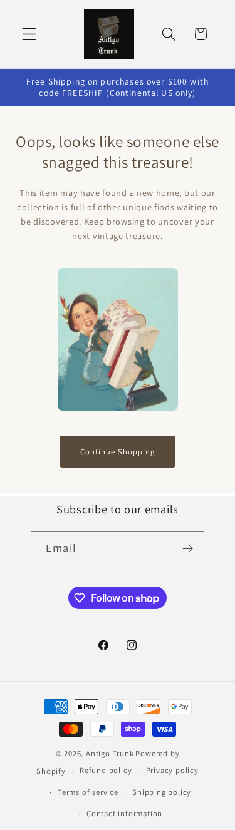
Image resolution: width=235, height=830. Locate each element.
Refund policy (106, 770)
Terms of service (88, 792)
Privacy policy (172, 770)
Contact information (124, 813)
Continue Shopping (117, 451)
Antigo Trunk (110, 753)
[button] (29, 34)
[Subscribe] (188, 548)
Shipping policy (161, 792)
